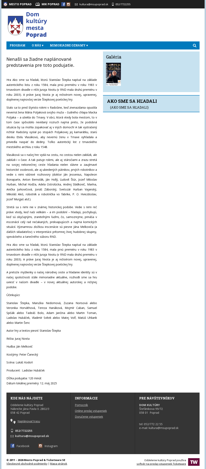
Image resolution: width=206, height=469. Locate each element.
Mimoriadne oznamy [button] (67, 45)
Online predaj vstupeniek (91, 411)
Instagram (51, 446)
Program (17, 45)
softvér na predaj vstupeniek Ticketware (161, 464)
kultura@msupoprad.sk (93, 4)
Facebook (22, 446)
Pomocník (81, 405)
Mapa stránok (58, 463)
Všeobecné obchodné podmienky (26, 463)
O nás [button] (36, 45)
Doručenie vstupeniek (89, 417)
